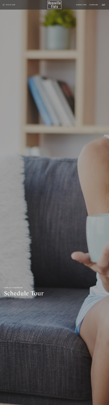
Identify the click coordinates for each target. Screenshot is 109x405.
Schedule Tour (81, 5)
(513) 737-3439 (10, 5)
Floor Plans (93, 5)
